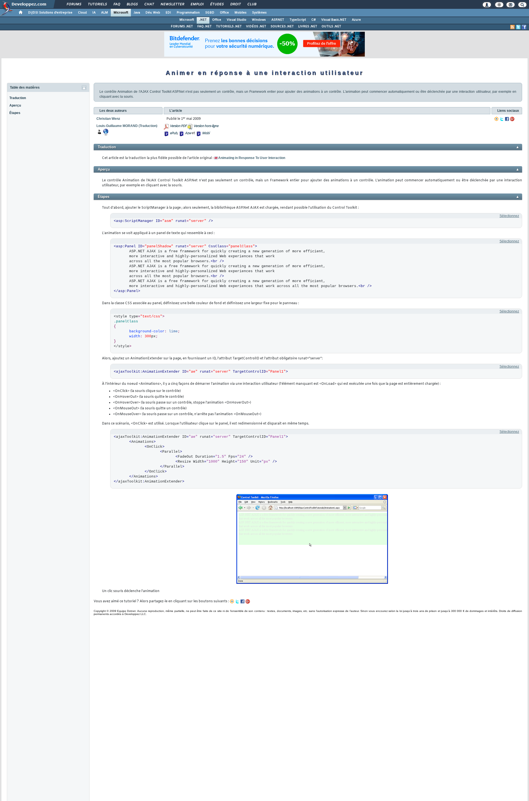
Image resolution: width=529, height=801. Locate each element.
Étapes (14, 113)
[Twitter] (502, 119)
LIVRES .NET (307, 26)
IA (94, 13)
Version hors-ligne (205, 126)
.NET (203, 20)
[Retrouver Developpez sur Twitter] (518, 27)
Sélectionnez (509, 216)
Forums (74, 4)
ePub (173, 133)
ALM (104, 13)
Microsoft (121, 13)
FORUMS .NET (182, 26)
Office (224, 13)
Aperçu (15, 105)
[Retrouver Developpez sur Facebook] (524, 27)
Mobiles (240, 13)
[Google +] (512, 119)
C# (313, 20)
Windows (259, 20)
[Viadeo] (496, 119)
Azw (188, 133)
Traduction (17, 98)
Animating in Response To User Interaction (251, 158)
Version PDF (178, 126)
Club (252, 4)
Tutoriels (97, 4)
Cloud (82, 13)
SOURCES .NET (282, 26)
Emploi (197, 4)
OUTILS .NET (331, 26)
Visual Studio (236, 20)
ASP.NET (277, 20)
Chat (149, 4)
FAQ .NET (204, 26)
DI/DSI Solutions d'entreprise (50, 13)
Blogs (132, 4)
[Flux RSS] (512, 27)
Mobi (205, 133)
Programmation (188, 13)
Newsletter (172, 4)
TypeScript (298, 20)
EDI (168, 13)
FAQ (116, 4)
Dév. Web (152, 13)
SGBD (209, 13)
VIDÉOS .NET (256, 26)
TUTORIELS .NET (229, 26)
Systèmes (259, 13)
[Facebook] (507, 119)
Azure (356, 20)
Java (137, 13)
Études (216, 4)
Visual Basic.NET (333, 20)
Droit (235, 4)
